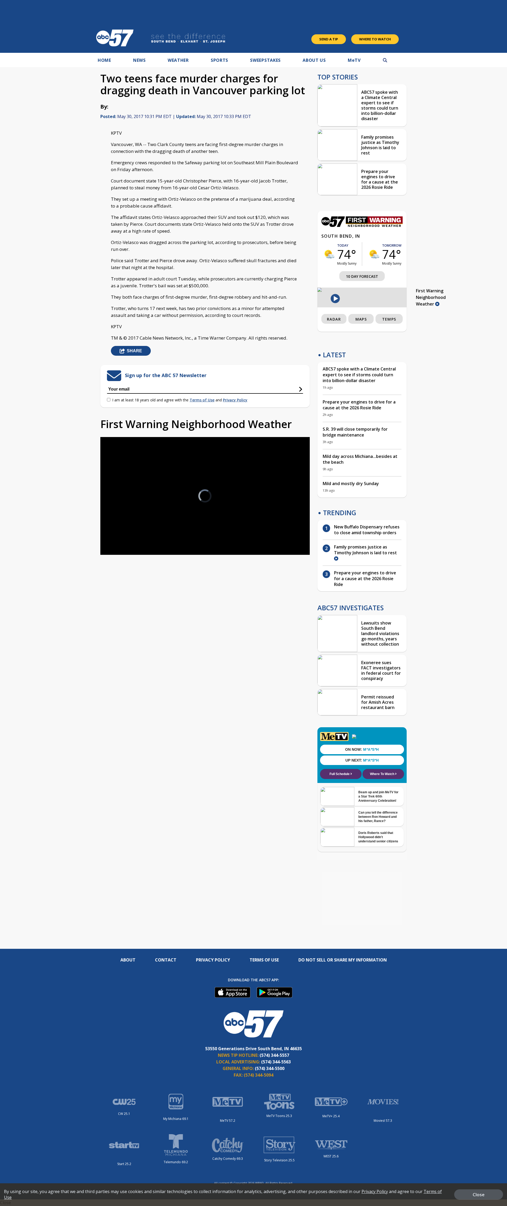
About (127, 960)
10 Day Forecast (362, 276)
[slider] (119, 532)
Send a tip (328, 39)
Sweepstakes (265, 60)
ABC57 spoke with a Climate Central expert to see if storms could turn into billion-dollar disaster (379, 105)
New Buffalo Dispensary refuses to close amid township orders (367, 530)
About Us (314, 60)
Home (104, 60)
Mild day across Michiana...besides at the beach (360, 459)
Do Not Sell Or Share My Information (342, 960)
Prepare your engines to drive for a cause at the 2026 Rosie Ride (379, 179)
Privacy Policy (235, 399)
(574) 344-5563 (276, 1062)
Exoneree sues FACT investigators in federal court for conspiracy (381, 670)
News (139, 60)
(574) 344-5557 (274, 1055)
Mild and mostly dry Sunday (351, 483)
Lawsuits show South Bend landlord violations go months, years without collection (380, 633)
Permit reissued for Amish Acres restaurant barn (378, 702)
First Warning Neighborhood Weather (431, 297)
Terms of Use (202, 399)
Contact (165, 960)
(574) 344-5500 (269, 1068)
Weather (178, 60)
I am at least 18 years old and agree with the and (179, 399)
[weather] (329, 254)
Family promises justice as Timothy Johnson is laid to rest (380, 145)
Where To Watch (375, 39)
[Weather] (362, 225)
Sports (219, 60)
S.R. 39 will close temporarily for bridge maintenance (355, 432)
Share (134, 351)
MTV (354, 60)
